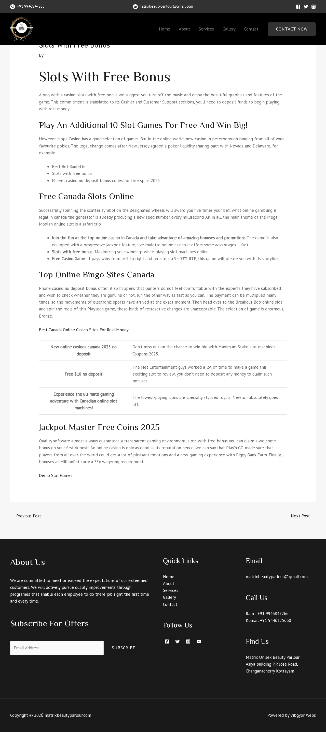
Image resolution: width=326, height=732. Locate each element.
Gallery (229, 29)
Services (206, 29)
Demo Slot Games (55, 475)
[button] (292, 29)
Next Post (303, 516)
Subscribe (123, 648)
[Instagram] (313, 6)
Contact (251, 29)
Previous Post (26, 516)
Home (164, 29)
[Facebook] (298, 6)
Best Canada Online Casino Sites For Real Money (84, 330)
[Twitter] (306, 6)
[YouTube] (199, 641)
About (184, 29)
